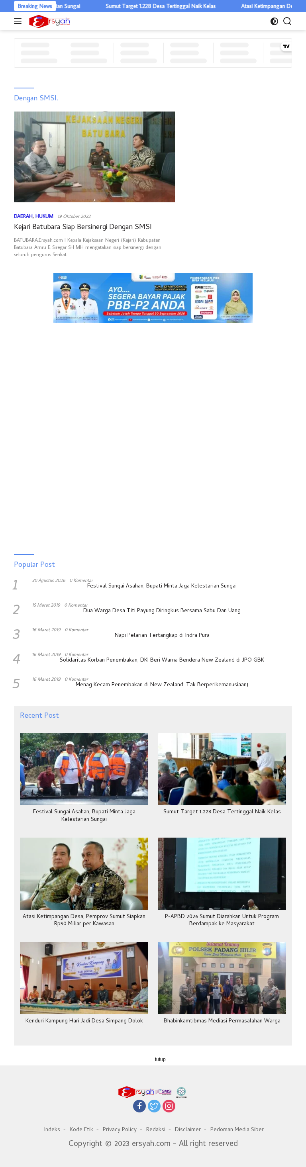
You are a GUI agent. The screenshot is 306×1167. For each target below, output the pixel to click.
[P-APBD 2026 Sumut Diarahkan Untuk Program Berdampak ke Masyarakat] (222, 874)
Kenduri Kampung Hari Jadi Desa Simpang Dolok (84, 1021)
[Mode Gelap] (274, 21)
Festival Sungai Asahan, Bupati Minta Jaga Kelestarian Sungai (162, 586)
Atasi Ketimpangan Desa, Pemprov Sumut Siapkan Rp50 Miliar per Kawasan (84, 921)
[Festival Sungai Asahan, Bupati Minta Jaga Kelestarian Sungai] (84, 769)
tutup (160, 1059)
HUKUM (44, 216)
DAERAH (23, 216)
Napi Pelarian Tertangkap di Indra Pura (162, 636)
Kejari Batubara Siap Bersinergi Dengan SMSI (83, 227)
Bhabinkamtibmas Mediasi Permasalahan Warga (222, 1021)
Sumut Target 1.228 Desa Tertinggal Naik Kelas (142, 6)
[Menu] (19, 21)
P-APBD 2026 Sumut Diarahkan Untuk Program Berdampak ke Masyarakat (222, 921)
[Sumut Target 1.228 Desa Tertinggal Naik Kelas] (222, 769)
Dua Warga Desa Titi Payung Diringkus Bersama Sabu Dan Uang (162, 611)
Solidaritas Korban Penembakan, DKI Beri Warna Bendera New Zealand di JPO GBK (162, 660)
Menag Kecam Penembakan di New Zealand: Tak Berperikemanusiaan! (162, 685)
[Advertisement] (153, 365)
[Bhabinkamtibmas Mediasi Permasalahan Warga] (222, 978)
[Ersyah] (49, 21)
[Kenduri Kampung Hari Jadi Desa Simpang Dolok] (84, 978)
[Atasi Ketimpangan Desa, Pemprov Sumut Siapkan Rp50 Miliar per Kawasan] (84, 874)
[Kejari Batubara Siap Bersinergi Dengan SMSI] (94, 157)
